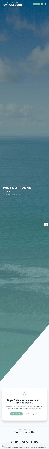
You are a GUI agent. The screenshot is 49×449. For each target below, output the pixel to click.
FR (2, 446)
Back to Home (16, 413)
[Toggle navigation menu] (45, 4)
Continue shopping (31, 414)
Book (36, 4)
